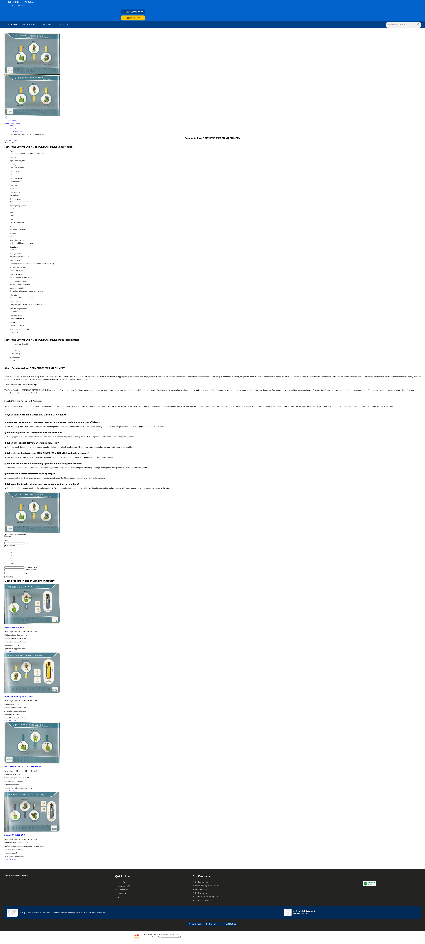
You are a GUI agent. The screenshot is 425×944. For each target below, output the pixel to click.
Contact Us (63, 24)
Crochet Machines (201, 882)
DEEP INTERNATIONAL (21, 3)
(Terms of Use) (173, 934)
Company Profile (29, 24)
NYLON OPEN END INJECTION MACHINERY (22, 766)
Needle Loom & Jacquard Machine (207, 886)
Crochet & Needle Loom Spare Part (207, 897)
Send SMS (213, 924)
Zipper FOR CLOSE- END (14, 835)
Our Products (47, 24)
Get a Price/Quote (10, 141)
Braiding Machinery (201, 893)
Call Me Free (231, 924)
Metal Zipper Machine (14, 627)
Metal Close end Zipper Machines (18, 696)
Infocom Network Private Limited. (171, 937)
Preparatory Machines (202, 900)
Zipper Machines (16, 131)
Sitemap (121, 897)
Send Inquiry (134, 18)
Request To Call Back (12, 123)
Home (12, 126)
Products (13, 128)
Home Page (12, 24)
